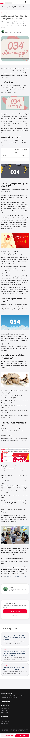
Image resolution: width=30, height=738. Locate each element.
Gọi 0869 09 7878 (15, 611)
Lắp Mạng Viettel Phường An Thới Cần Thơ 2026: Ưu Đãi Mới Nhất (14, 668)
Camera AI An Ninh (5, 712)
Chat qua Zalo (4, 723)
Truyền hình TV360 (5, 710)
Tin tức (8, 6)
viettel (6, 3)
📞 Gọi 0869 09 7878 (8, 735)
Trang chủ (3, 6)
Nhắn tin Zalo (15, 615)
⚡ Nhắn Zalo (22, 735)
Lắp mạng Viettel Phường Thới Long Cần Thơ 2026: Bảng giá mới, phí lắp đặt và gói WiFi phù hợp (14, 653)
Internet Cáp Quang (5, 708)
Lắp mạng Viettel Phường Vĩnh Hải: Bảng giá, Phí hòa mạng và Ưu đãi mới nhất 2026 (14, 637)
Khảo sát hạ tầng (5, 719)
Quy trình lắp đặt (5, 721)
